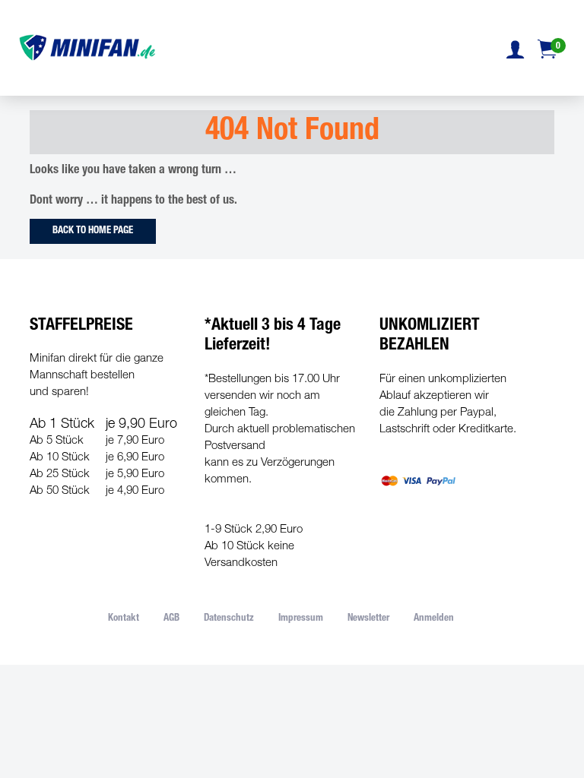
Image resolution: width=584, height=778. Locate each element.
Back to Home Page (92, 231)
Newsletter (368, 619)
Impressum (300, 619)
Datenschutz (229, 619)
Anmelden (434, 619)
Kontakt (123, 619)
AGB (171, 619)
